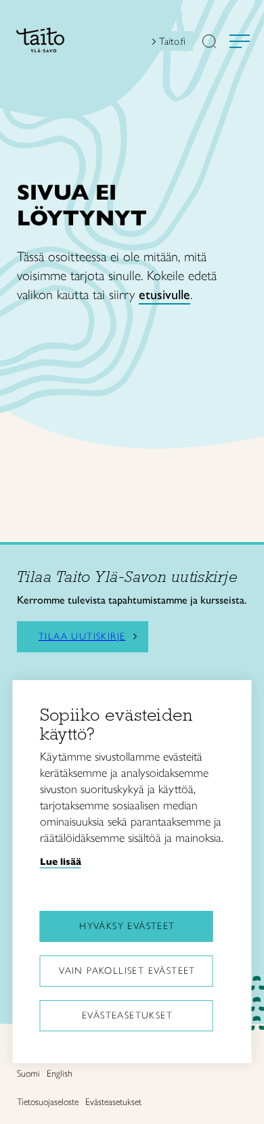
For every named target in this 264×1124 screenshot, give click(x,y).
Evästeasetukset (127, 1015)
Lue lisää (60, 861)
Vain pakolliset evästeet (127, 970)
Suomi (28, 1073)
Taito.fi (172, 41)
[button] (209, 43)
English (59, 1073)
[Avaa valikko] (239, 41)
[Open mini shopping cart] (134, 45)
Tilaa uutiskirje (82, 636)
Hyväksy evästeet (127, 926)
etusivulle (164, 294)
